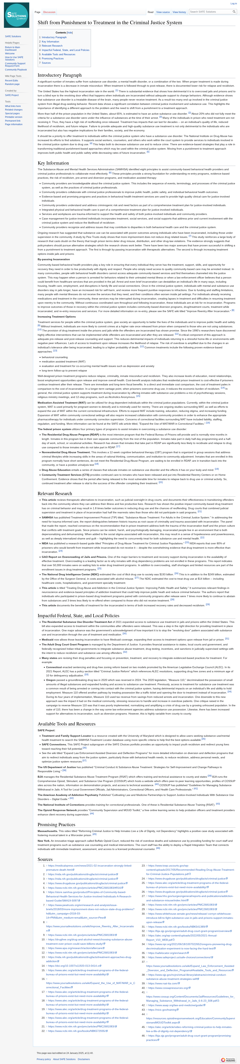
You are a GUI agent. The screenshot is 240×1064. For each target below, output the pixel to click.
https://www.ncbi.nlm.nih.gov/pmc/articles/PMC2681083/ (81, 934)
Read (150, 12)
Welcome (10, 53)
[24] (60, 551)
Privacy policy (44, 1059)
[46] (158, 848)
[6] (110, 172)
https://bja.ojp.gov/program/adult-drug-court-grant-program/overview (189, 930)
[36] (84, 747)
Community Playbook (16, 69)
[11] (176, 334)
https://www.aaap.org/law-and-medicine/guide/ (175, 1005)
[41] (196, 788)
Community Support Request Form (15, 64)
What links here (13, 106)
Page (37, 12)
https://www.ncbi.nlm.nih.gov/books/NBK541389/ (177, 926)
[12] (142, 346)
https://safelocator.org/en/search (167, 952)
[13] (55, 350)
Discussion (49, 12)
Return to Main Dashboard (12, 48)
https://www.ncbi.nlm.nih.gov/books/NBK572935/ (76, 1030)
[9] (39, 325)
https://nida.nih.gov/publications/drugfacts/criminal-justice (82, 874)
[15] (138, 396)
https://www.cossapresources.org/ (168, 987)
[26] (176, 573)
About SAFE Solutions (64, 1059)
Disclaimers (84, 1059)
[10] (39, 329)
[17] (118, 446)
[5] (148, 151)
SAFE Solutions (13, 36)
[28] (172, 599)
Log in (234, 3)
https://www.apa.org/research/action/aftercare (75, 948)
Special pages (12, 113)
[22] (202, 537)
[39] (210, 776)
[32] (125, 652)
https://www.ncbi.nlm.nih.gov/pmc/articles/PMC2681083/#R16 (84, 887)
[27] (137, 577)
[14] (223, 387)
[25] (99, 568)
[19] (217, 469)
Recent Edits (11, 80)
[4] (91, 143)
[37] (84, 760)
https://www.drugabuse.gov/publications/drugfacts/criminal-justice (86, 883)
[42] (72, 798)
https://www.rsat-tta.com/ (163, 983)
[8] (233, 310)
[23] (187, 542)
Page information (13, 124)
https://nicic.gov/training (162, 1009)
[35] (203, 739)
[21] (200, 511)
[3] (160, 117)
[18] (96, 464)
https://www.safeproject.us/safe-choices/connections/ (179, 957)
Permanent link (12, 120)
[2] (189, 112)
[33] (86, 674)
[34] (229, 691)
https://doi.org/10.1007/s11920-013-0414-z (73, 965)
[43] (218, 803)
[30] (124, 633)
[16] (208, 422)
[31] (227, 638)
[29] (208, 604)
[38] (64, 770)
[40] (157, 784)
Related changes (13, 109)
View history (179, 12)
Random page (12, 84)
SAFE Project (12, 95)
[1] (117, 90)
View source (163, 12)
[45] (94, 834)
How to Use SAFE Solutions (14, 58)
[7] (190, 236)
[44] (92, 813)
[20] (161, 482)
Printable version (13, 117)
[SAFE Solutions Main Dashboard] (17, 15)
